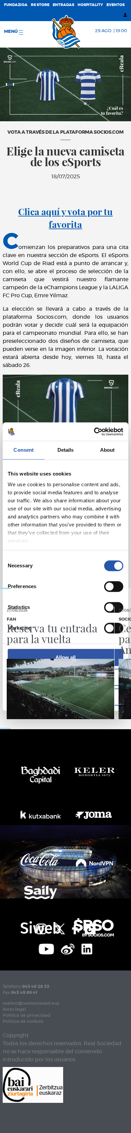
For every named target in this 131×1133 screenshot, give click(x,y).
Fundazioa (16, 5)
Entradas (63, 5)
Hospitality (90, 5)
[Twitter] (59, 928)
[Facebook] (75, 928)
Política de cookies (23, 1021)
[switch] (113, 586)
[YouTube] (46, 948)
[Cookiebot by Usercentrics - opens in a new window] (94, 431)
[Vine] (68, 948)
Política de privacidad (26, 1015)
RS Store (40, 5)
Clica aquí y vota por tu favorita (65, 217)
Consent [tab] (23, 450)
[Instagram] (41, 928)
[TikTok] (90, 928)
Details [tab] (65, 450)
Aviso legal (14, 1009)
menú (11, 31)
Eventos (115, 5)
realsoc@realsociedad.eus (31, 1003)
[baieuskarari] (33, 1084)
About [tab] (107, 450)
